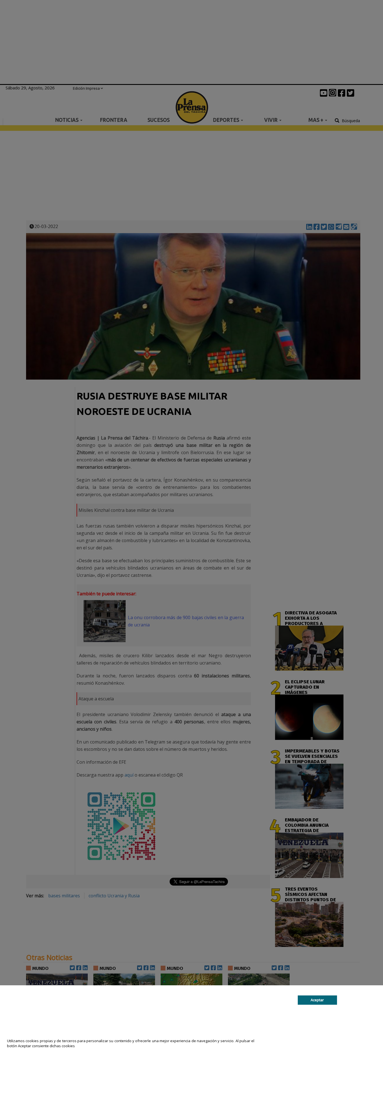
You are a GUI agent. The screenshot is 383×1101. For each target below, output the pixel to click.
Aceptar (317, 999)
